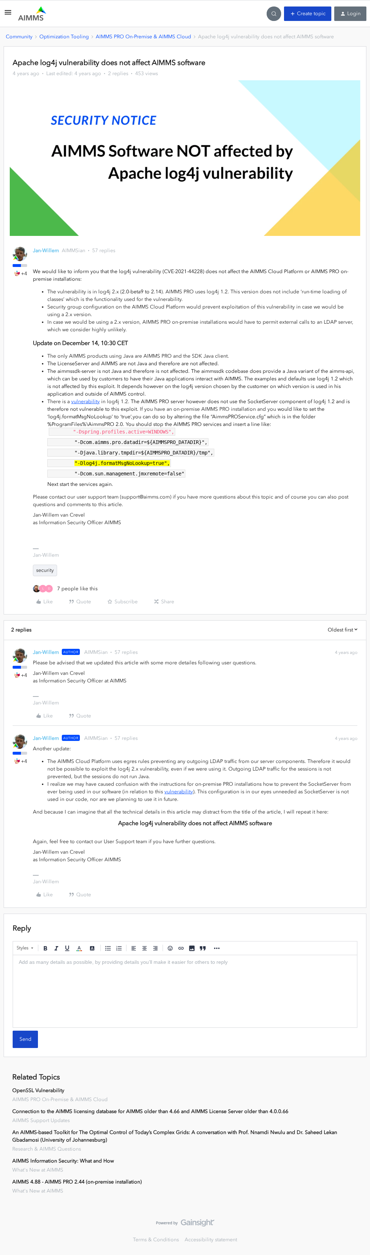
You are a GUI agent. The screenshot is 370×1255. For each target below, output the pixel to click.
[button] (8, 15)
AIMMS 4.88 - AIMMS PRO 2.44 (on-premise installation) (77, 1182)
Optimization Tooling (64, 37)
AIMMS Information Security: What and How (63, 1161)
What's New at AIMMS (37, 1170)
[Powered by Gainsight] (185, 1224)
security (45, 570)
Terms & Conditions (156, 1240)
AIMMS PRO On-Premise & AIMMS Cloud (143, 37)
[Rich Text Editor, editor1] (185, 991)
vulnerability (85, 401)
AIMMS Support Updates (41, 1120)
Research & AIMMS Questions (46, 1149)
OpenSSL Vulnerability (38, 1090)
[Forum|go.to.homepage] (32, 14)
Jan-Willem (46, 250)
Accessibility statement (211, 1240)
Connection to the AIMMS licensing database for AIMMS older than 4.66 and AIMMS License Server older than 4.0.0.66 (150, 1111)
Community (19, 37)
